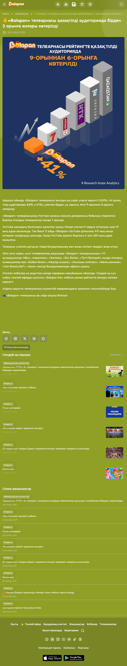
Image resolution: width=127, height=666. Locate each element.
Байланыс (69, 648)
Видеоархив (71, 630)
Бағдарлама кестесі (55, 624)
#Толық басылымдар (16, 347)
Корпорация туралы (49, 648)
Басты (5, 14)
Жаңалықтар (21, 14)
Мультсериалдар (52, 630)
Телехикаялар (108, 624)
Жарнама (83, 648)
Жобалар (92, 624)
